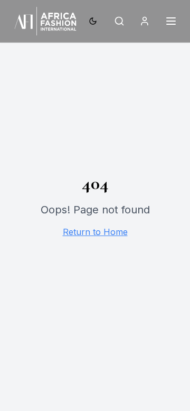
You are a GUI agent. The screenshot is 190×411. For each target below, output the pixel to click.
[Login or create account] (144, 21)
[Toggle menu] (171, 21)
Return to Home (95, 232)
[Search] (119, 21)
